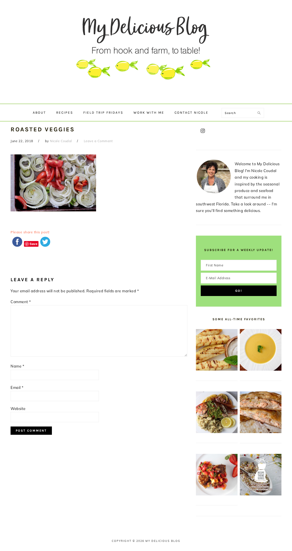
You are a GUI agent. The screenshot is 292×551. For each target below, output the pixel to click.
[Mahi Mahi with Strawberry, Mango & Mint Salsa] (217, 494)
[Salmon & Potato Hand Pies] (260, 431)
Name (17, 366)
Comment (21, 301)
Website (18, 408)
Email (17, 387)
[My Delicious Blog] (146, 98)
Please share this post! (30, 232)
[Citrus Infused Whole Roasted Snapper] (217, 431)
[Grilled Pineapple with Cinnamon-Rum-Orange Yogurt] (217, 369)
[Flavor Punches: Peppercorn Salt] (260, 494)
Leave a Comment (98, 141)
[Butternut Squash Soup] (260, 369)
